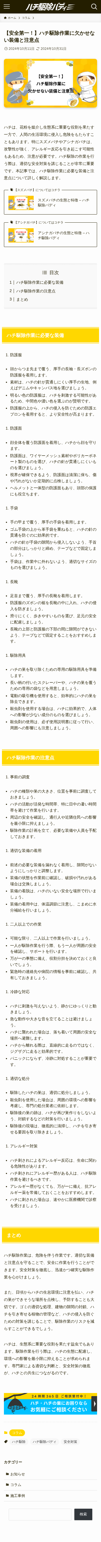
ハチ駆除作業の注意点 (36, 291)
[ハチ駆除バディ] (51, 6)
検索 (83, 1514)
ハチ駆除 (19, 1442)
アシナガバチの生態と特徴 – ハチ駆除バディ (63, 235)
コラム (17, 1433)
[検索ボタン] (94, 6)
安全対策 (70, 1442)
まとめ (22, 299)
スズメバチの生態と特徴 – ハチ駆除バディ (63, 202)
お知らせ (17, 1474)
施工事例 (17, 1496)
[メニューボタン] (6, 6)
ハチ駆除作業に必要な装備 (39, 282)
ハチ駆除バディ (44, 1442)
